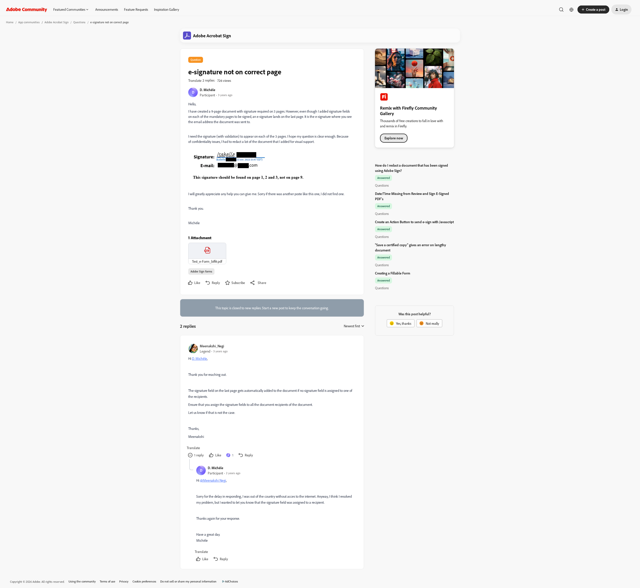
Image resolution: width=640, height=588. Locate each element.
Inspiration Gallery (166, 9)
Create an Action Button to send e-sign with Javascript (414, 222)
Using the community (82, 581)
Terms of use (107, 581)
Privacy (123, 581)
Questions (79, 22)
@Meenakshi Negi (213, 480)
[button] (593, 10)
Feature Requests (136, 9)
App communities (29, 22)
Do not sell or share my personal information (188, 581)
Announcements (106, 9)
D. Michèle (207, 90)
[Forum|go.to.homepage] (26, 10)
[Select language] (572, 10)
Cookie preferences (144, 581)
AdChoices (231, 581)
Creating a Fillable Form (392, 273)
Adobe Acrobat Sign (56, 22)
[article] (272, 401)
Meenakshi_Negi (212, 346)
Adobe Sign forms (201, 271)
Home (10, 22)
